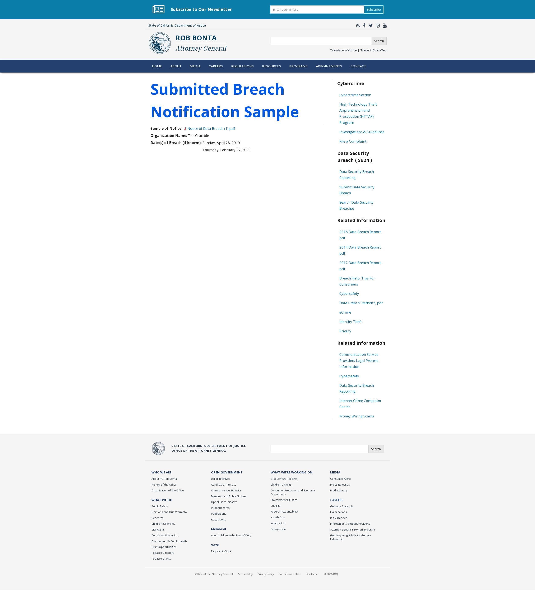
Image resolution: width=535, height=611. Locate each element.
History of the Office (164, 484)
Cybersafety (349, 293)
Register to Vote (221, 551)
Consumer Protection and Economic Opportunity (293, 492)
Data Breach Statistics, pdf (361, 302)
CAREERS (336, 500)
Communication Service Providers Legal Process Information (358, 360)
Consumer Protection (165, 535)
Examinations (338, 512)
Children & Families (163, 524)
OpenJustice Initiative (224, 502)
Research (157, 518)
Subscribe (374, 9)
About (176, 66)
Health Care (278, 517)
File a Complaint (352, 141)
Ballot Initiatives (220, 479)
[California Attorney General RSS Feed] (357, 25)
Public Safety (160, 506)
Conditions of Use (290, 574)
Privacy (345, 331)
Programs (298, 66)
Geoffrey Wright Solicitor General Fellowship (350, 537)
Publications (218, 513)
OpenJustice (278, 529)
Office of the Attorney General (214, 574)
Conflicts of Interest (223, 484)
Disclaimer (312, 574)
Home (157, 66)
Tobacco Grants (161, 558)
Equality (275, 506)
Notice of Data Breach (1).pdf (211, 128)
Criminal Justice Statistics (226, 490)
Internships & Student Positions (350, 524)
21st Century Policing (284, 479)
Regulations (242, 66)
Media (195, 66)
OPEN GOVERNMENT (227, 472)
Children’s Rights (281, 484)
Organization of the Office (168, 490)
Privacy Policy (265, 574)
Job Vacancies (338, 518)
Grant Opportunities (164, 547)
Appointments (329, 66)
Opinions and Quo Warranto (169, 512)
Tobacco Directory (163, 553)
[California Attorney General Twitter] (370, 25)
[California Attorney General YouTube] (384, 25)
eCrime (345, 312)
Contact (358, 66)
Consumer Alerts (340, 479)
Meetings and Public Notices (228, 496)
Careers (216, 66)
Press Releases (340, 484)
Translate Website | (358, 50)
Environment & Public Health (169, 541)
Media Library (338, 490)
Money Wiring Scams (356, 416)
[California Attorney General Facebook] (363, 25)
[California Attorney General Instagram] (377, 25)
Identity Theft (350, 321)
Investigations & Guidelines (361, 131)
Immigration (278, 523)
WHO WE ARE (162, 472)
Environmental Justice (284, 500)
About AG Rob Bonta (164, 479)
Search (379, 41)
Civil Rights (158, 529)
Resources (271, 66)
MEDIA (335, 472)
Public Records (220, 508)
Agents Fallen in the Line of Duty (231, 535)
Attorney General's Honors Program (352, 529)
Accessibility (245, 574)
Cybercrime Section (355, 94)
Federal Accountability (284, 511)
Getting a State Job (341, 506)
